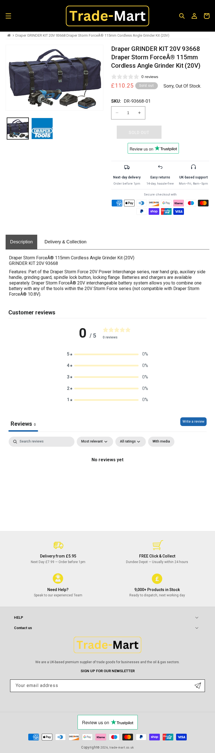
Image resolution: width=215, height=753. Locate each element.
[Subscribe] (198, 686)
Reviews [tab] (23, 423)
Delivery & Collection (66, 241)
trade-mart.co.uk (121, 747)
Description (21, 241)
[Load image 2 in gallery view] (42, 128)
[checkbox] (161, 442)
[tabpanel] (107, 478)
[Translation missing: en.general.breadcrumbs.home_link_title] (9, 35)
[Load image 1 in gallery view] (18, 128)
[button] (8, 16)
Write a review (193, 421)
